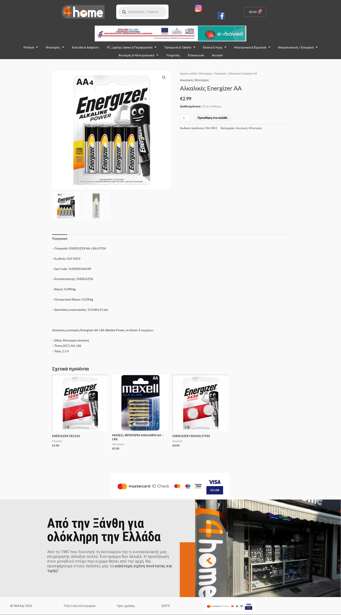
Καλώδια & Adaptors (85, 47)
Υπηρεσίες (173, 55)
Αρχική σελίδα (188, 73)
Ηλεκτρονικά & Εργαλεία (250, 47)
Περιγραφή (59, 238)
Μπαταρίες (53, 47)
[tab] (59, 238)
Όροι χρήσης (126, 606)
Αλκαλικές (221, 73)
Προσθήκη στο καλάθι (212, 117)
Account (217, 55)
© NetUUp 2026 (21, 606)
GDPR (165, 606)
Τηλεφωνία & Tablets (177, 47)
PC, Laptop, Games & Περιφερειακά (130, 47)
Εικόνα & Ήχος (212, 47)
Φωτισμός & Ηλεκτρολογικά (136, 55)
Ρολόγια (28, 47)
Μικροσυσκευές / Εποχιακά (296, 47)
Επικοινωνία (196, 55)
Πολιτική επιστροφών (80, 606)
